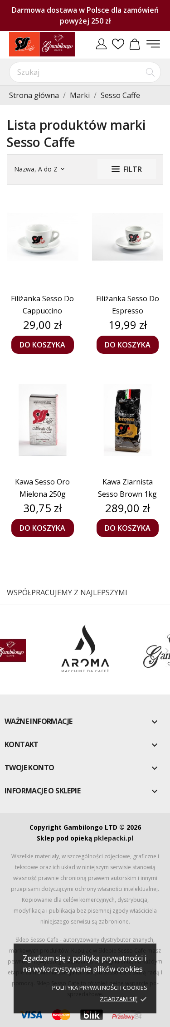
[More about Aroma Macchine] (84, 650)
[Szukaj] (150, 72)
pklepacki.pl (113, 838)
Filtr (132, 169)
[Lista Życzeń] (118, 44)
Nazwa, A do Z (39, 169)
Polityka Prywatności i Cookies (99, 987)
